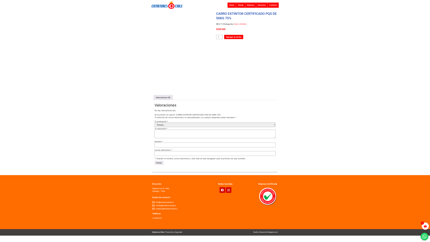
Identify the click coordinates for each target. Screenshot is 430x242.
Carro (236, 24)
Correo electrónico (163, 150)
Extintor (243, 24)
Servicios (262, 5)
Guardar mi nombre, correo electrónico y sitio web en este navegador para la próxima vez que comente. (201, 158)
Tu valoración (161, 129)
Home (231, 5)
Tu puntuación (161, 121)
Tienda (240, 5)
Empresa (250, 5)
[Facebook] (222, 190)
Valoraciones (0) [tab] (163, 97)
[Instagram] (228, 190)
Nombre (159, 141)
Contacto (273, 5)
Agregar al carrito (233, 37)
